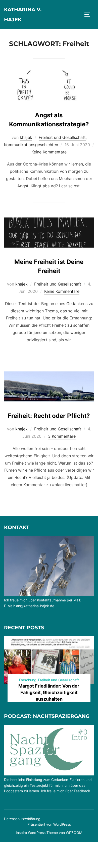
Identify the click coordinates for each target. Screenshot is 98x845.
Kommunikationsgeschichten (31, 144)
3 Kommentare (62, 436)
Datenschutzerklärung (22, 819)
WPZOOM (74, 832)
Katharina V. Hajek (22, 15)
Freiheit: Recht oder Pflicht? (49, 415)
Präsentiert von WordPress (49, 824)
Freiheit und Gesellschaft (62, 137)
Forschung (27, 680)
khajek (26, 137)
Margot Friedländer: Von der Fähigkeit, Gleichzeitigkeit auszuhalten (48, 692)
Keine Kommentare (49, 151)
